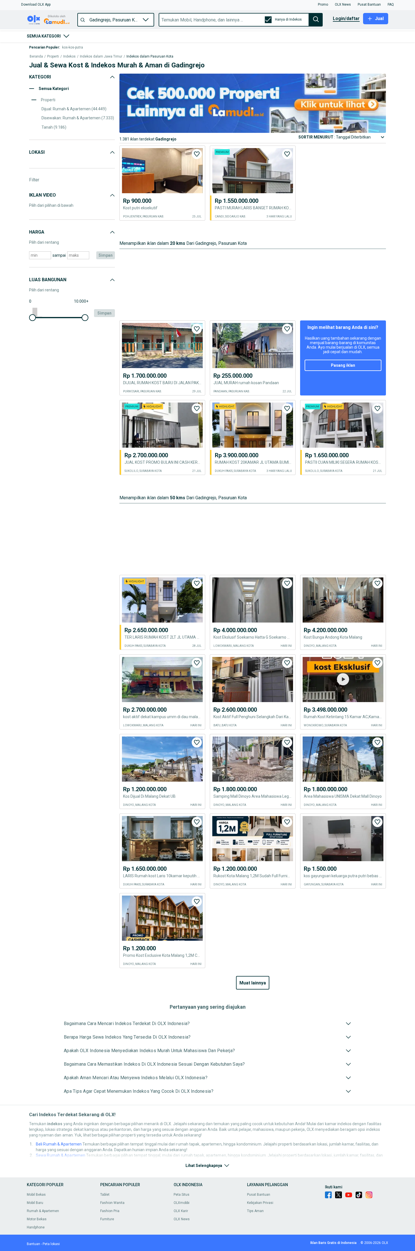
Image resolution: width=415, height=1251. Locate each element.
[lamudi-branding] (252, 131)
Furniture (107, 1219)
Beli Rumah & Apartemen (59, 1144)
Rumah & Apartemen (43, 1211)
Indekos (69, 56)
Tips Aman (255, 1211)
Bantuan (33, 1244)
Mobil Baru (35, 1203)
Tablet (105, 1195)
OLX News (182, 1219)
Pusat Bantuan (258, 1195)
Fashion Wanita (112, 1203)
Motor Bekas (37, 1219)
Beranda (36, 56)
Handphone (36, 1227)
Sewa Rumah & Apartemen (60, 1155)
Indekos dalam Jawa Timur (101, 56)
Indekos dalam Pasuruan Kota (149, 56)
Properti (53, 56)
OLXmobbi (181, 1203)
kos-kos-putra (72, 47)
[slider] (32, 317)
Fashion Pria (109, 1211)
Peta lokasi (51, 1244)
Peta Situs (181, 1195)
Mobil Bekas (36, 1195)
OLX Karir (181, 1211)
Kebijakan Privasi (260, 1203)
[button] (36, 4)
